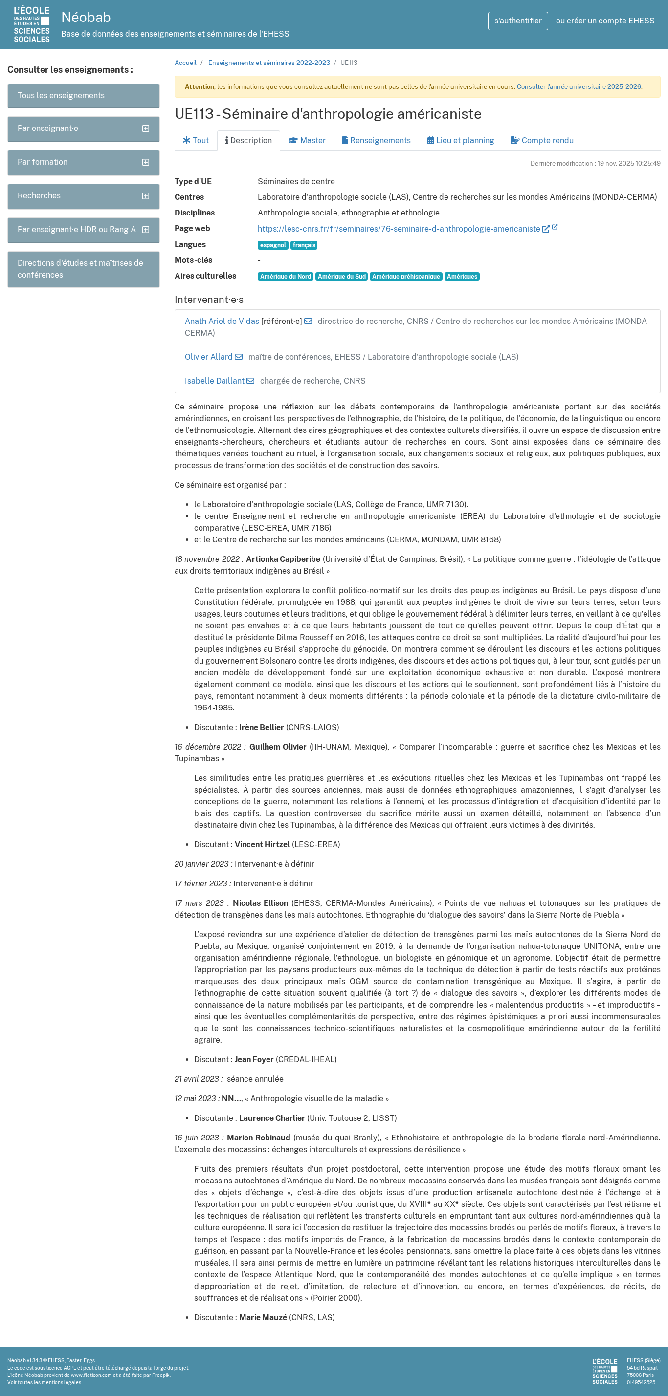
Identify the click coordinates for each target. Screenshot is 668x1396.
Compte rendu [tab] (547, 140)
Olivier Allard (210, 357)
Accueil (186, 62)
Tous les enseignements (61, 95)
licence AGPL (61, 1368)
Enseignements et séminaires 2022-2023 (269, 62)
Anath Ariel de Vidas (223, 321)
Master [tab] (312, 140)
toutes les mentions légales (49, 1382)
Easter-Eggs (81, 1360)
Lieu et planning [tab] (464, 140)
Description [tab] (250, 140)
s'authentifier (518, 20)
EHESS (56, 1360)
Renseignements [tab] (379, 140)
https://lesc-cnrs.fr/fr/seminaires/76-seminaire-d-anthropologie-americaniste (400, 229)
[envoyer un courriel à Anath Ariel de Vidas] (308, 321)
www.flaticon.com (91, 1375)
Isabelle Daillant (215, 381)
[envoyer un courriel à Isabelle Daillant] (250, 381)
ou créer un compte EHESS (605, 20)
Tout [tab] (200, 140)
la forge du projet (168, 1368)
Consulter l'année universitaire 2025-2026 (579, 86)
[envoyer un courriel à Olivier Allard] (239, 357)
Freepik (161, 1375)
